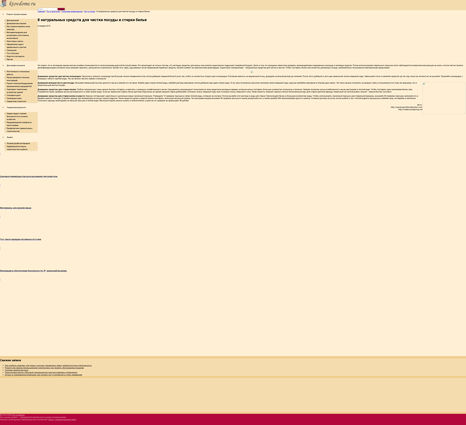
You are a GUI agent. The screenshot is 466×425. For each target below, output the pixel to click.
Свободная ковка (14, 98)
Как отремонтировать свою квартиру (18, 28)
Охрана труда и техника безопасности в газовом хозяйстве (17, 116)
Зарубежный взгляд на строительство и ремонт (17, 147)
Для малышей (13, 20)
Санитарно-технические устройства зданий (17, 90)
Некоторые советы (15, 41)
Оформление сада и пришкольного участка (16, 45)
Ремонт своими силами (17, 14)
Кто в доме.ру (18, 415)
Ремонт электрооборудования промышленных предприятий (20, 84)
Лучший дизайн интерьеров (18, 143)
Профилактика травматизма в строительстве (19, 129)
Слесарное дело (14, 95)
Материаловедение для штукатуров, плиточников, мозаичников (18, 35)
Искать (61, 9)
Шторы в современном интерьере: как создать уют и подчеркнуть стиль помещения (43, 375)
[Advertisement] (110, 45)
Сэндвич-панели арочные (16, 370)
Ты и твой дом (13, 53)
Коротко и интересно (16, 56)
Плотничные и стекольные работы (18, 73)
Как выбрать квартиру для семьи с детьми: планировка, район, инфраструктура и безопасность (48, 365)
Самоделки (12, 50)
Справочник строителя (16, 101)
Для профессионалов (16, 65)
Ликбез (10, 137)
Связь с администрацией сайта (62, 419)
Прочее (10, 59)
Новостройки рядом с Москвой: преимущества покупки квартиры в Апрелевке (41, 372)
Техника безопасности (16, 107)
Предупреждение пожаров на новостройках (19, 123)
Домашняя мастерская (16, 23)
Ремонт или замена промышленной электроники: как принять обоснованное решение (44, 368)
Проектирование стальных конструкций (18, 78)
